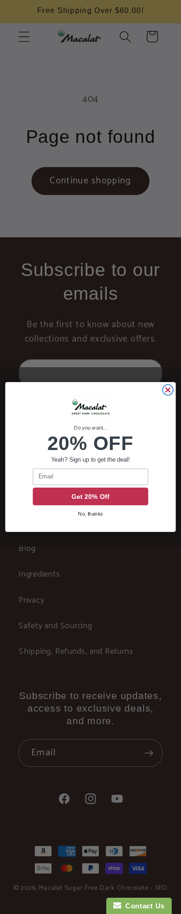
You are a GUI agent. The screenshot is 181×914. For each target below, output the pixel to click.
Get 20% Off (90, 496)
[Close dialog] (167, 390)
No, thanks (90, 514)
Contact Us (143, 906)
